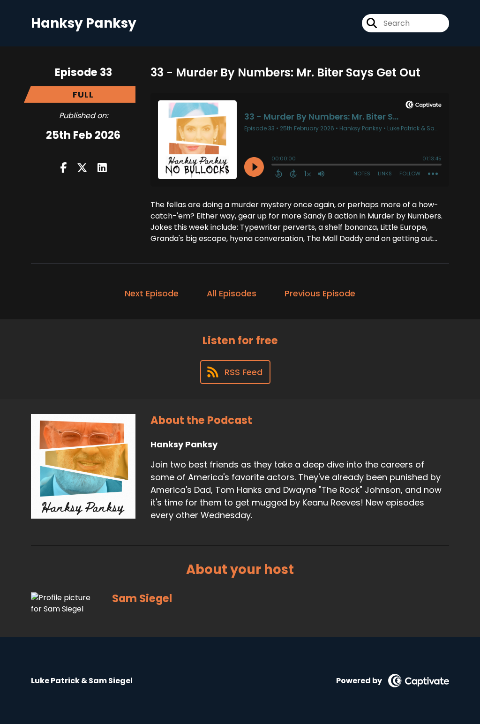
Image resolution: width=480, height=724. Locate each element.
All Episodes (231, 293)
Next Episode (152, 293)
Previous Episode (320, 293)
